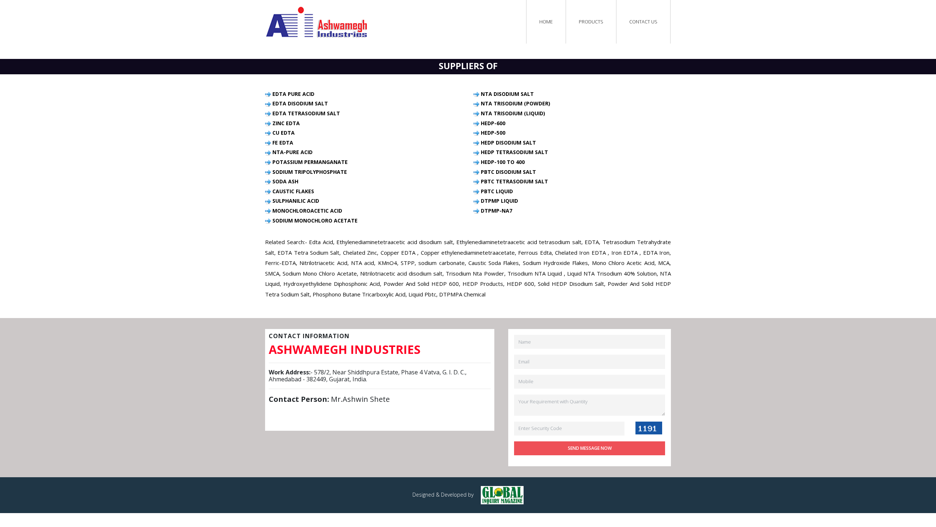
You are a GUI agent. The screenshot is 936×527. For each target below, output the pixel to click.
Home (546, 21)
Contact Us (643, 21)
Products (591, 21)
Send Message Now (590, 448)
